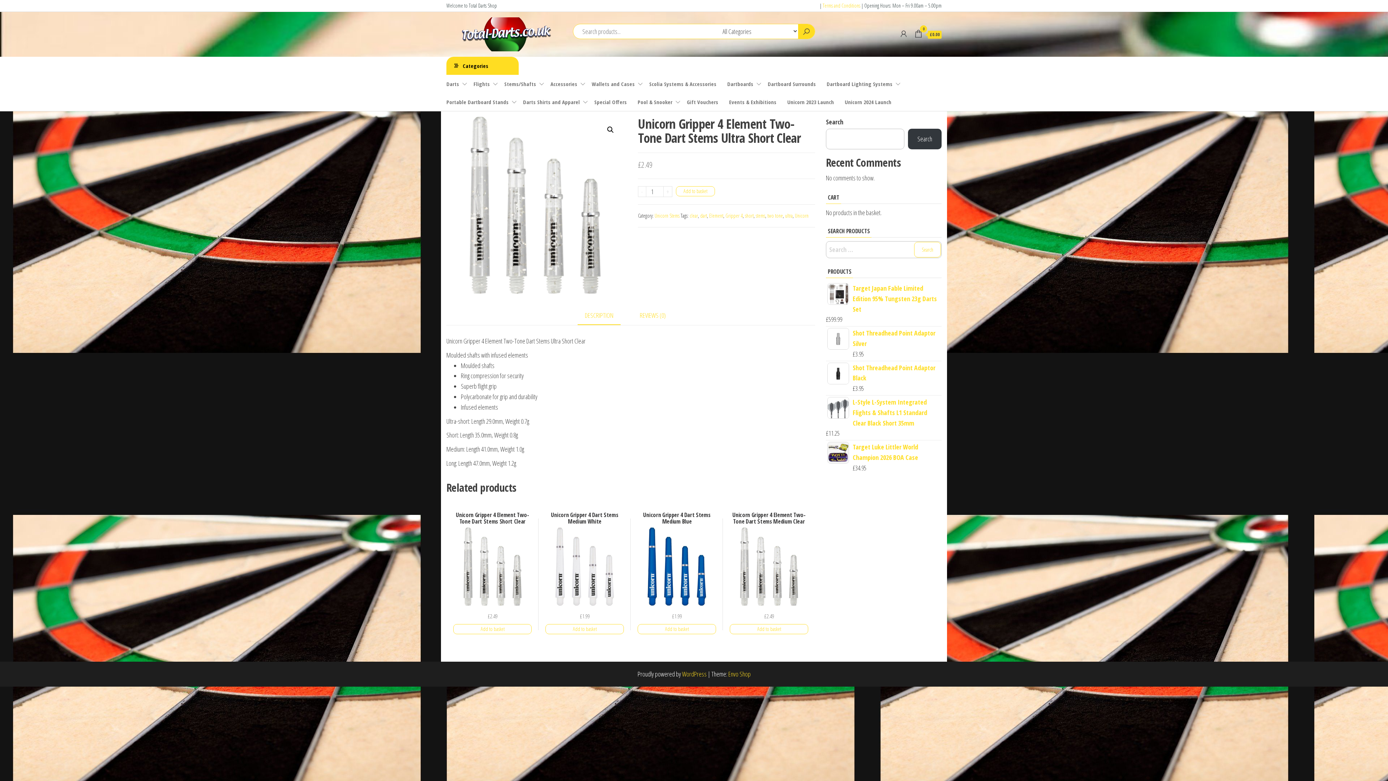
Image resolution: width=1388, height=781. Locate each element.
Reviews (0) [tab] (653, 315)
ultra (789, 215)
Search (834, 122)
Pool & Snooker (655, 102)
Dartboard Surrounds (792, 84)
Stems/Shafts (520, 84)
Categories (475, 65)
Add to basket (695, 191)
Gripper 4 (734, 215)
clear (694, 215)
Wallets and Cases (613, 84)
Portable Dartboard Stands (477, 102)
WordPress (694, 674)
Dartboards (740, 84)
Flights (482, 84)
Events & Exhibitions (752, 102)
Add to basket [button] (493, 629)
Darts (452, 84)
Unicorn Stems (667, 215)
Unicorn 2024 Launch (868, 102)
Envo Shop (739, 674)
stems (760, 215)
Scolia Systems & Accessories (682, 84)
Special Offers (610, 102)
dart (703, 215)
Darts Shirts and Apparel (551, 102)
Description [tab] (599, 315)
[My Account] (903, 33)
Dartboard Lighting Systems (859, 84)
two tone (775, 215)
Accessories (564, 84)
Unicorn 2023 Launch (810, 102)
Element (716, 215)
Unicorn (802, 215)
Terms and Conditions (841, 5)
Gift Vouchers (702, 102)
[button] (610, 129)
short (749, 215)
